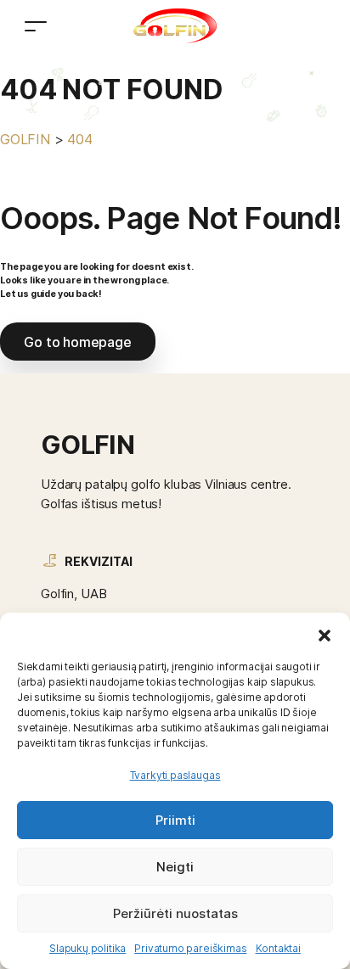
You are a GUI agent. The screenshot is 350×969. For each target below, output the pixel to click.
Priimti (175, 820)
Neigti (175, 867)
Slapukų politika (87, 948)
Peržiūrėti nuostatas (175, 913)
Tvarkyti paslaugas (175, 775)
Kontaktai (278, 948)
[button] (324, 633)
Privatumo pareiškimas (190, 948)
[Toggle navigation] (36, 25)
